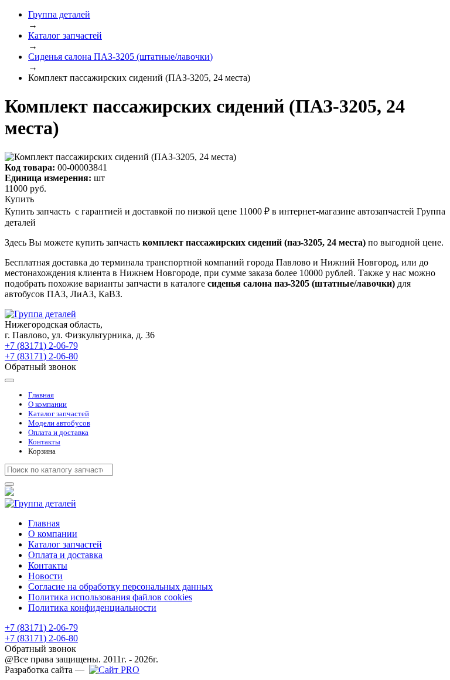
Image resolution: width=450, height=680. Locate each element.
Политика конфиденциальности (92, 608)
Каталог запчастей (58, 413)
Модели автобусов (59, 423)
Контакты (44, 441)
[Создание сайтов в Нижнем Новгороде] (114, 670)
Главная (41, 394)
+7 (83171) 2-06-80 (41, 356)
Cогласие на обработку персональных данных (120, 586)
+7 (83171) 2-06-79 (41, 346)
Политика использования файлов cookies (110, 597)
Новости (45, 576)
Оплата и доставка (58, 432)
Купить (19, 199)
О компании (47, 404)
